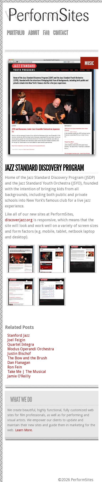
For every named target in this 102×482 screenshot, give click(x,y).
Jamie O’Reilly (19, 376)
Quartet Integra (20, 344)
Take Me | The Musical (26, 371)
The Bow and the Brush (27, 358)
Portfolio (15, 32)
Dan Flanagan (18, 362)
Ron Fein (14, 367)
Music (89, 63)
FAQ (46, 32)
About (33, 32)
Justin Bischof (19, 353)
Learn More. (24, 430)
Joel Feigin (16, 340)
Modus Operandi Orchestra (30, 349)
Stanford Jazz (18, 335)
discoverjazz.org (18, 220)
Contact (60, 32)
